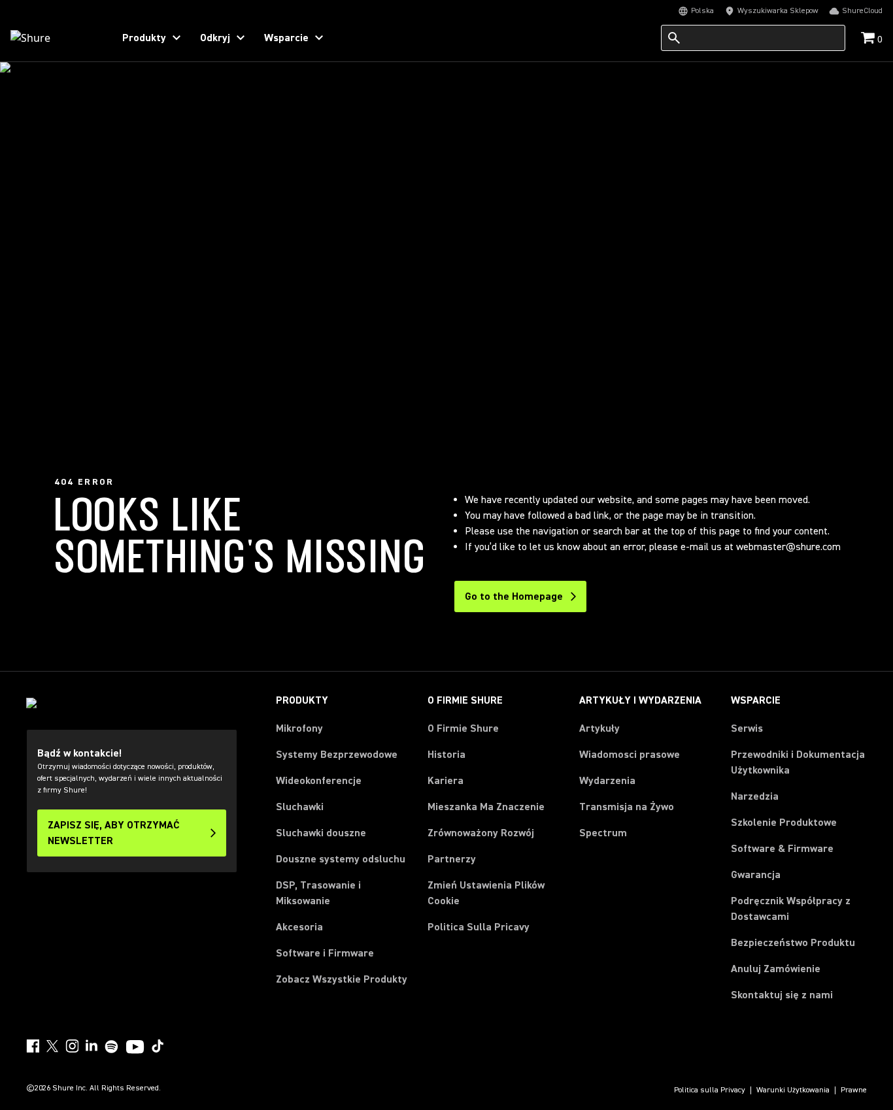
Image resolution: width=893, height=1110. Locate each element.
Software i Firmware (325, 953)
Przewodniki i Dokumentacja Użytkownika (798, 762)
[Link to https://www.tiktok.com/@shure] (157, 1046)
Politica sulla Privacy (709, 1090)
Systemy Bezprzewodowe (336, 754)
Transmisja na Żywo (626, 806)
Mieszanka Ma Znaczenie (486, 806)
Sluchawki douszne (321, 833)
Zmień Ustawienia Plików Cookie (486, 893)
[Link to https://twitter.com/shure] (52, 1046)
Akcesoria (299, 927)
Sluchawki (300, 806)
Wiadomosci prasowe (629, 754)
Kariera (445, 780)
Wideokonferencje (319, 780)
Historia (446, 754)
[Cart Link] (869, 39)
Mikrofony (299, 728)
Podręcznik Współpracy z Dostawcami (791, 908)
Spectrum (603, 833)
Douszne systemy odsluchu (340, 859)
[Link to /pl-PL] (53, 38)
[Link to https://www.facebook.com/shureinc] (32, 1046)
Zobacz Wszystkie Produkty (341, 979)
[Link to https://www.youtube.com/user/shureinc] (135, 1047)
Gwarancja (756, 874)
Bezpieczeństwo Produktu (793, 942)
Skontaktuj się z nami (782, 995)
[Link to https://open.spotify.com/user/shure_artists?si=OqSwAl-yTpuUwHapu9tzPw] (112, 1046)
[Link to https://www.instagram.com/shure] (71, 1046)
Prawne (854, 1090)
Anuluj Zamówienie (775, 968)
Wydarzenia (607, 780)
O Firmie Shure (463, 728)
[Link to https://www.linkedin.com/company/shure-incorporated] (91, 1046)
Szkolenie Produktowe (784, 822)
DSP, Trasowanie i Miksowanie (318, 893)
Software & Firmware (782, 848)
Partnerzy (452, 859)
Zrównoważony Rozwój (481, 833)
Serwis (747, 728)
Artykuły (599, 728)
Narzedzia (755, 796)
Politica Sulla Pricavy (479, 927)
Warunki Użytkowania (793, 1090)
